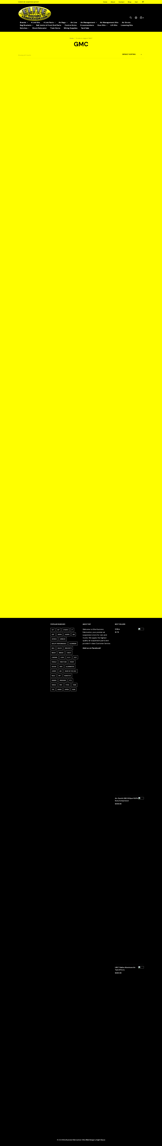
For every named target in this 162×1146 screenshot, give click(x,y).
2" (72, 630)
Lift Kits (113, 25)
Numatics (67, 675)
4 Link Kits (35, 22)
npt (59, 675)
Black (60, 648)
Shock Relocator (39, 28)
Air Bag (54, 639)
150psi (60, 634)
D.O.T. (69, 657)
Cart (136, 2)
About (113, 2)
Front (72, 662)
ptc (70, 680)
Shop (129, 2)
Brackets (68, 648)
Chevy (69, 653)
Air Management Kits (109, 22)
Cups (62, 657)
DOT (75, 657)
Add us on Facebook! (92, 648)
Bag (53, 648)
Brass (54, 653)
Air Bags (62, 22)
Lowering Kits (127, 25)
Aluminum (73, 643)
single (54, 685)
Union (59, 689)
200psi (67, 634)
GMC (61, 666)
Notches (23, 28)
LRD (60, 671)
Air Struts (126, 22)
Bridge (61, 653)
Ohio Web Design (88, 1140)
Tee (53, 689)
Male (53, 675)
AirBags (62, 639)
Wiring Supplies (70, 28)
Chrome (54, 657)
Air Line (74, 22)
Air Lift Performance (59, 643)
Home (105, 2)
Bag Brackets (25, 25)
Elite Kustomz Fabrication (71, 1140)
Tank (74, 685)
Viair (73, 689)
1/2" (53, 630)
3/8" (53, 634)
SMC (60, 685)
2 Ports (65, 630)
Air (74, 634)
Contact (121, 2)
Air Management (88, 22)
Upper (67, 689)
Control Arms (71, 25)
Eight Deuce (100, 1140)
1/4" (58, 630)
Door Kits (102, 25)
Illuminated (70, 666)
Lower (54, 671)
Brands (23, 22)
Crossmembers (87, 25)
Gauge (54, 666)
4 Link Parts (49, 22)
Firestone (63, 662)
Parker (54, 680)
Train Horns (55, 28)
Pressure (63, 680)
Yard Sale (85, 28)
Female (54, 662)
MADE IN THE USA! (70, 671)
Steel (67, 685)
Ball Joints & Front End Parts (48, 25)
